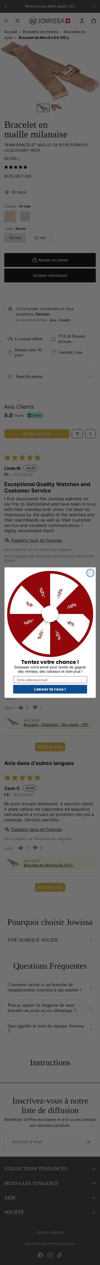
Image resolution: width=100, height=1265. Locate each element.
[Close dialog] (90, 573)
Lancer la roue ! (50, 689)
